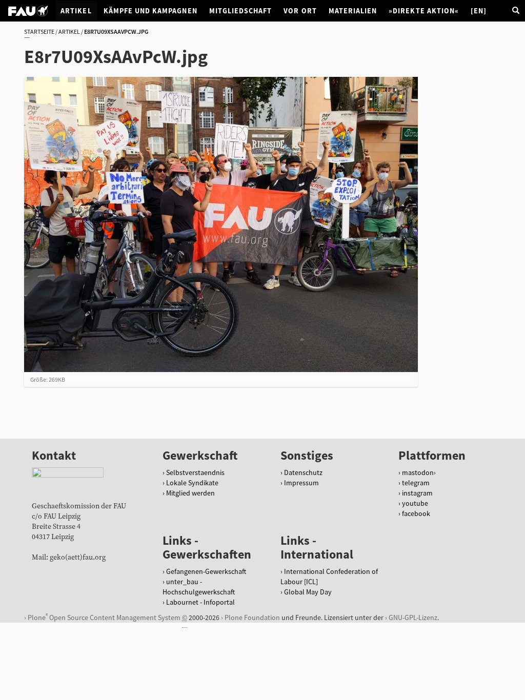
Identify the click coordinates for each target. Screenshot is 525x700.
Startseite (39, 31)
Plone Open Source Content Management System (104, 617)
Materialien (353, 10)
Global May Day (308, 591)
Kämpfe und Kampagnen (150, 10)
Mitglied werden (190, 493)
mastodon (418, 472)
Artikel (75, 10)
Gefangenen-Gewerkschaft (206, 571)
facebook (416, 513)
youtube (415, 503)
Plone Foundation (252, 617)
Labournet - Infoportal (200, 602)
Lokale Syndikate (192, 482)
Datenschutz (303, 472)
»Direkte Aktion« (424, 10)
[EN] (479, 10)
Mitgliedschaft (240, 10)
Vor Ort (300, 10)
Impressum (301, 482)
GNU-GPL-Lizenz (413, 617)
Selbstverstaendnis (195, 472)
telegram (416, 482)
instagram (417, 493)
